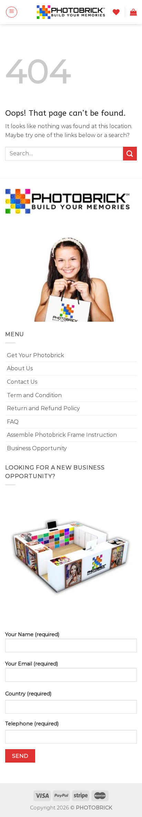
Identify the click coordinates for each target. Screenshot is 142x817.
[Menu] (11, 12)
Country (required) (28, 694)
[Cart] (133, 12)
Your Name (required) (32, 634)
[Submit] (130, 153)
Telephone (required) (32, 724)
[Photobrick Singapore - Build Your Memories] (71, 12)
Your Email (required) (31, 664)
